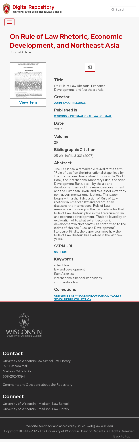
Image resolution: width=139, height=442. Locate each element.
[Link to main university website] (24, 337)
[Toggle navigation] (9, 22)
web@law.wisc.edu (100, 426)
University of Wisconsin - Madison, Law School (36, 404)
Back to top (121, 436)
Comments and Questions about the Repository (37, 384)
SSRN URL (61, 252)
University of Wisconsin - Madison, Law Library (36, 409)
